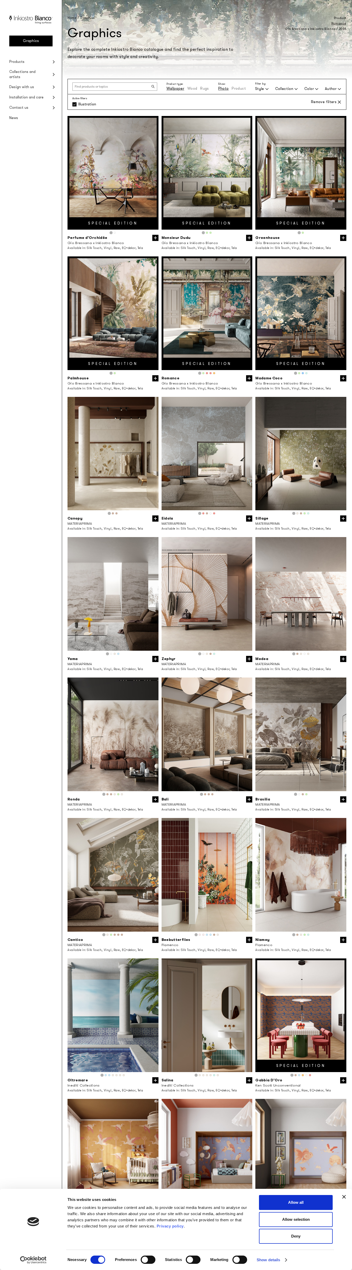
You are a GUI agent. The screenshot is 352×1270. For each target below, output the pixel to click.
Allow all (296, 1202)
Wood (192, 88)
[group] (113, 173)
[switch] (148, 1260)
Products (16, 61)
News (13, 117)
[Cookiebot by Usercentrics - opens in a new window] (33, 1260)
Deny (295, 1236)
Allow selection (296, 1219)
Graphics (31, 40)
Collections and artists (22, 74)
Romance (338, 23)
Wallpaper (175, 88)
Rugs (204, 88)
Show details (268, 1260)
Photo (223, 88)
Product (239, 88)
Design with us (21, 87)
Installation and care (26, 97)
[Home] (31, 22)
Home (72, 18)
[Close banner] (344, 1197)
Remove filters (324, 101)
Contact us (18, 107)
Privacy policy (170, 1226)
